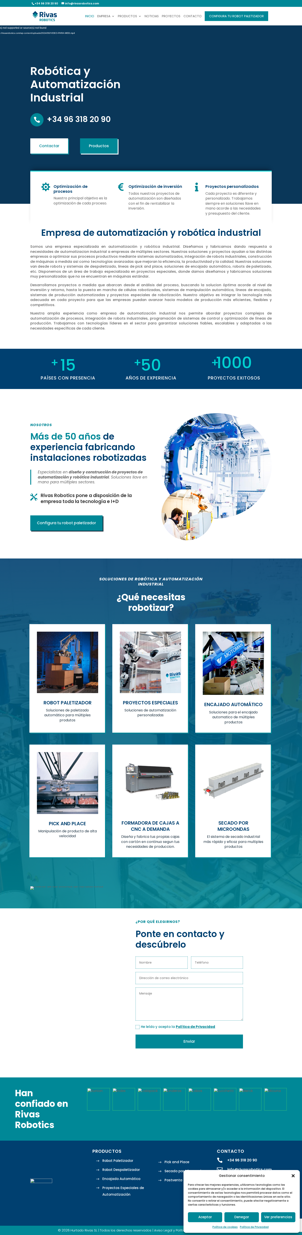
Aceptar (205, 1217)
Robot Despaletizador (121, 1169)
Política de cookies (225, 1227)
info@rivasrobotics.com (249, 1169)
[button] (293, 1176)
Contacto (192, 16)
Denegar (241, 1217)
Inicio (89, 16)
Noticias (152, 16)
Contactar (49, 146)
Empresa (103, 16)
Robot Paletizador (117, 1160)
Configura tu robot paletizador (236, 16)
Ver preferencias (278, 1217)
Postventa (173, 1180)
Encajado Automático (121, 1178)
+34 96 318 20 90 (79, 119)
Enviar (189, 1041)
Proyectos (171, 16)
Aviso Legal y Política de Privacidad (182, 1230)
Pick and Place (176, 1162)
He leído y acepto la (178, 1026)
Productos (127, 16)
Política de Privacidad (254, 1227)
